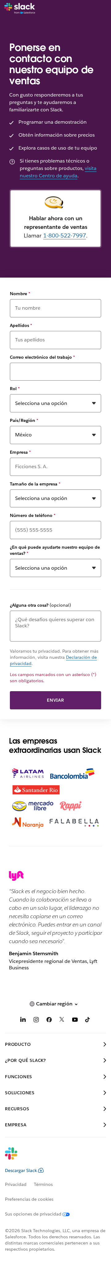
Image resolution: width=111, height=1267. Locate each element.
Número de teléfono (33, 515)
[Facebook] (49, 1020)
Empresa (20, 452)
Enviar (55, 700)
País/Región (24, 420)
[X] (62, 1020)
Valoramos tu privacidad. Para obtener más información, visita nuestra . (54, 657)
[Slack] (19, 8)
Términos (43, 1184)
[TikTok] (88, 1020)
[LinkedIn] (23, 1020)
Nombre (20, 293)
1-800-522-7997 (64, 235)
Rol (15, 388)
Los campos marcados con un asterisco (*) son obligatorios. (53, 677)
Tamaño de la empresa (35, 484)
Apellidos (21, 325)
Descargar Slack (21, 1170)
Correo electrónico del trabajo (42, 357)
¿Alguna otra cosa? (40, 605)
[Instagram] (36, 1020)
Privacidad (16, 1184)
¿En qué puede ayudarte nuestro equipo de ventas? (55, 550)
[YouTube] (75, 1020)
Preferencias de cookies (29, 1199)
